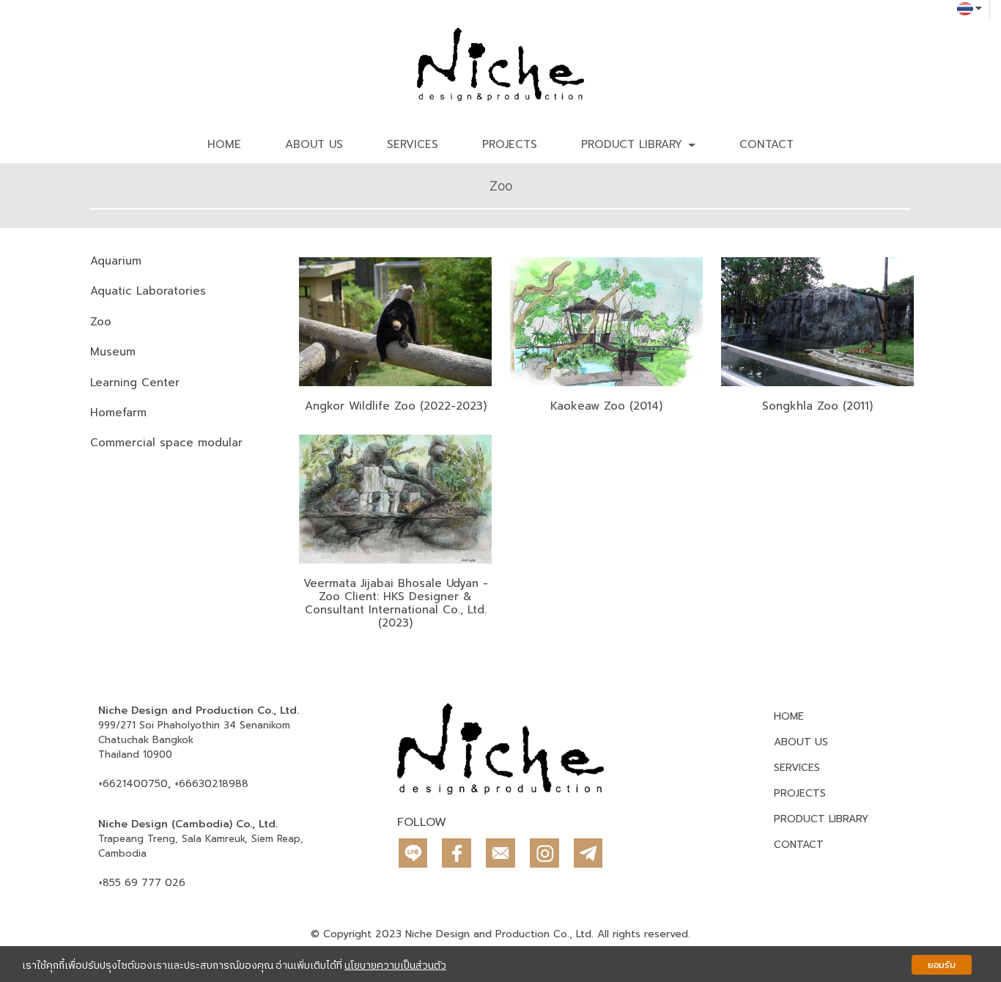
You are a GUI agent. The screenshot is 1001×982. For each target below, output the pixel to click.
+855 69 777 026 (141, 882)
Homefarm (118, 413)
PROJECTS (509, 144)
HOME (224, 144)
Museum (113, 352)
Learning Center (135, 382)
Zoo (100, 322)
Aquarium (115, 261)
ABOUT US (314, 144)
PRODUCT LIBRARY (821, 819)
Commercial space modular (166, 443)
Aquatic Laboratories (148, 291)
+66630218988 (211, 783)
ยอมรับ (942, 965)
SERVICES (412, 144)
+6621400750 (133, 783)
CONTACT (766, 144)
